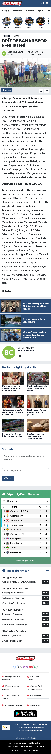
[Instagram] (25, 667)
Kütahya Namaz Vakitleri (10, 687)
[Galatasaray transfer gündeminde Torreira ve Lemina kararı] (13, 402)
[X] (20, 667)
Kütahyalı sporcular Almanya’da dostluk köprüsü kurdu (12, 388)
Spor (16, 36)
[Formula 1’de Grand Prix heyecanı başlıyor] (13, 426)
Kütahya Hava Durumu (35, 678)
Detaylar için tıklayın (25, 561)
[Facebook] (15, 667)
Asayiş (5, 11)
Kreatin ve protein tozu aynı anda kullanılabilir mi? (35, 436)
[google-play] (25, 714)
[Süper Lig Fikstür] (47, 571)
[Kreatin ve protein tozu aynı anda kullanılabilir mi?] (38, 426)
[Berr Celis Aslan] (8, 352)
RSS (7, 727)
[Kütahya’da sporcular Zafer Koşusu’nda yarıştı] (38, 378)
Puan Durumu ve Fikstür (10, 697)
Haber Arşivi (35, 705)
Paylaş (8, 90)
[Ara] (42, 4)
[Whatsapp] (35, 667)
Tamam (35, 750)
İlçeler (41, 11)
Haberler (6, 36)
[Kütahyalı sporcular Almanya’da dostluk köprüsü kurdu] (13, 378)
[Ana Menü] (47, 4)
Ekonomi (17, 11)
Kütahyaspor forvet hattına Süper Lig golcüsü (36, 412)
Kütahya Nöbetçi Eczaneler (11, 678)
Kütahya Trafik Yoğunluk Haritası (34, 687)
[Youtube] (30, 667)
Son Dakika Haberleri (14, 705)
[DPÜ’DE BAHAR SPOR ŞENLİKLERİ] (25, 72)
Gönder (8, 478)
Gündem (29, 11)
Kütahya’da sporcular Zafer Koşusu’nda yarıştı (37, 388)
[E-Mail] (20, 356)
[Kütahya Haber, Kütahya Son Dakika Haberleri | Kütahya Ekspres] (12, 4)
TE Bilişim (32, 738)
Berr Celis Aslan (26, 351)
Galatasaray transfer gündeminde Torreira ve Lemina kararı (12, 412)
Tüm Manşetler (36, 696)
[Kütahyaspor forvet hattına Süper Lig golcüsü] (38, 402)
